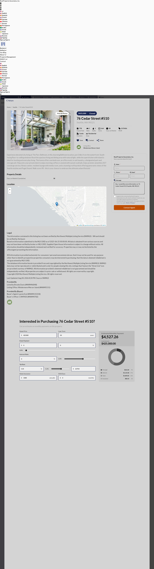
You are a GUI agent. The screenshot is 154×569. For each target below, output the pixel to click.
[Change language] (1, 11)
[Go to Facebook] (0, 3)
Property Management (8, 57)
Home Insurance (24, 374)
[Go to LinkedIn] (0, 9)
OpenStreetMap (88, 225)
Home (9, 107)
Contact (3, 61)
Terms (128, 203)
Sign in (7, 40)
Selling (2, 50)
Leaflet (80, 225)
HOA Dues (61, 374)
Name (118, 164)
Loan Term (61, 331)
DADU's (3, 59)
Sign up (2, 40)
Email (134, 172)
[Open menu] (0, 94)
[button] (56, 204)
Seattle (15, 107)
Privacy (132, 203)
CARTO (104, 225)
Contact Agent (129, 208)
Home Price (23, 331)
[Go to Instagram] (0, 5)
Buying (2, 48)
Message (118, 180)
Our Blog (3, 52)
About (2, 55)
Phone (118, 172)
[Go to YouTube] (0, 7)
